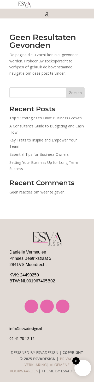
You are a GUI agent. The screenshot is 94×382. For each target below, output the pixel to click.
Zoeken (75, 92)
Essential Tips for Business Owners (39, 154)
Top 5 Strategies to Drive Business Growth (45, 117)
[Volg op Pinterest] (62, 306)
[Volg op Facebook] (47, 306)
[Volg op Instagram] (31, 306)
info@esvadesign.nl (25, 328)
